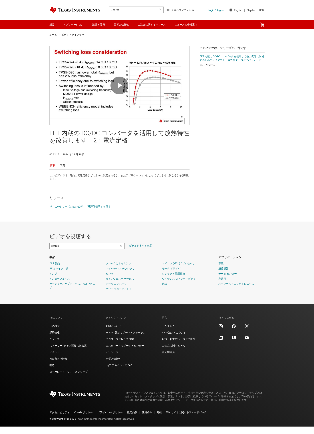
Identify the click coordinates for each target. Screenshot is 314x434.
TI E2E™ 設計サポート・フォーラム (126, 332)
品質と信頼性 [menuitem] (121, 24)
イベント (54, 352)
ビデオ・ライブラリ (72, 34)
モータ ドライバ (171, 268)
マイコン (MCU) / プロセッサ (178, 263)
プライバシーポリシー (110, 412)
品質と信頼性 (113, 358)
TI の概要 (54, 325)
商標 (159, 412)
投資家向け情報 (58, 358)
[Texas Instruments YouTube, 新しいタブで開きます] (247, 339)
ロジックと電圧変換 (173, 273)
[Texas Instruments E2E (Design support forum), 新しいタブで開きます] (234, 339)
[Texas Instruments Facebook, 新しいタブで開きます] (234, 327)
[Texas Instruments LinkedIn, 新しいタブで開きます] (220, 339)
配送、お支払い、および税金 (178, 339)
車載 (221, 263)
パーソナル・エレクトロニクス (236, 283)
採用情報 (54, 332)
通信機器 (223, 268)
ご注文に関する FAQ (173, 345)
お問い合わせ (113, 325)
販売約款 (132, 412)
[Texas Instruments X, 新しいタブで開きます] (247, 327)
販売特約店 (168, 352)
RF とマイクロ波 (58, 268)
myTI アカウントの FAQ (119, 365)
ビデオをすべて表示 (140, 245)
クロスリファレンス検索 (120, 339)
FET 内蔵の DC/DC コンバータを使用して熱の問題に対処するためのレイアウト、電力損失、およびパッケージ (232, 58)
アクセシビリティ (59, 412)
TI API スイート (171, 325)
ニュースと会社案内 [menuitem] (185, 24)
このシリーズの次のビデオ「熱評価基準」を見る (82, 206)
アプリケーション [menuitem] (73, 24)
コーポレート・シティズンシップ (68, 371)
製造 (52, 365)
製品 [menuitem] (52, 24)
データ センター (227, 273)
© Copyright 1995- (62, 418)
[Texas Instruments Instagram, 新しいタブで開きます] (220, 327)
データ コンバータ (116, 283)
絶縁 (164, 283)
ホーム (53, 34)
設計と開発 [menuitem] (98, 24)
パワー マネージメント (119, 288)
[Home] (74, 10)
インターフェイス (59, 278)
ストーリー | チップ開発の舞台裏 (68, 345)
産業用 (222, 278)
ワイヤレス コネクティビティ (179, 278)
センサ (109, 273)
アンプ (53, 273)
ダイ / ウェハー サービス (120, 278)
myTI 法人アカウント (174, 332)
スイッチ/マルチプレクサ (120, 268)
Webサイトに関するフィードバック (186, 412)
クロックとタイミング (118, 263)
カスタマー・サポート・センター (125, 345)
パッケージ (112, 352)
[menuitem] (262, 24)
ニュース (54, 339)
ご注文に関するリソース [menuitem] (152, 24)
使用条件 (147, 412)
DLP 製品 (54, 263)
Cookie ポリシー (83, 412)
